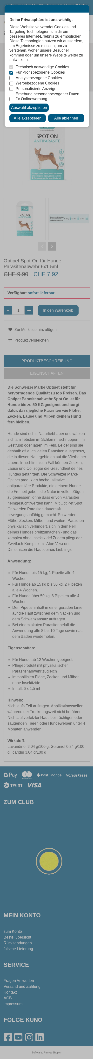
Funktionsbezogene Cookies (40, 72)
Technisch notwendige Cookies (42, 67)
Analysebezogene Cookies (39, 78)
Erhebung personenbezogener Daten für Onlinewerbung (47, 96)
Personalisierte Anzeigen (37, 89)
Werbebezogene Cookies (37, 83)
